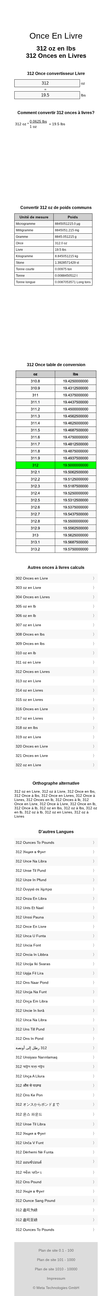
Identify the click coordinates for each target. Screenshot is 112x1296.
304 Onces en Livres (33, 597)
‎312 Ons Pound (28, 1182)
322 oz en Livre (28, 765)
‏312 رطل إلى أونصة (31, 1048)
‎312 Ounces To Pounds (35, 842)
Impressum (56, 1278)
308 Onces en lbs (30, 634)
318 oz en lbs (27, 728)
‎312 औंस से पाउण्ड (28, 1085)
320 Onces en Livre (32, 746)
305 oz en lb (26, 606)
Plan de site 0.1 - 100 (56, 1250)
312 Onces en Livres (33, 672)
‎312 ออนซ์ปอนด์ (29, 1162)
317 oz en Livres (29, 718)
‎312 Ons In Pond (29, 1038)
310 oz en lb (26, 653)
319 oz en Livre (28, 737)
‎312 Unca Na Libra (31, 1020)
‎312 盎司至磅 (27, 1220)
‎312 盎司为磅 (27, 1210)
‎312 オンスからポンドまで (37, 1104)
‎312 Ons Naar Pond (32, 982)
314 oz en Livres (29, 690)
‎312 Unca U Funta (31, 936)
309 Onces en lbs (30, 644)
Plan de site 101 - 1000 (56, 1260)
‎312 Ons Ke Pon (29, 1095)
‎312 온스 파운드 (29, 1114)
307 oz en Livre (28, 625)
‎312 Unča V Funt (29, 1143)
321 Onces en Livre (32, 756)
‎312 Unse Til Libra (31, 1124)
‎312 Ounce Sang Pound (35, 1201)
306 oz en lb (26, 616)
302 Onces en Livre (32, 578)
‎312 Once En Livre (31, 926)
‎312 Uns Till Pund (30, 1029)
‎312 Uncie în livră (30, 1010)
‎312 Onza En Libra (31, 898)
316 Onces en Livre (32, 709)
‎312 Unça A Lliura (30, 1076)
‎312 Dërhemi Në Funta (34, 1152)
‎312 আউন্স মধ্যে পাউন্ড (30, 1066)
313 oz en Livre (28, 681)
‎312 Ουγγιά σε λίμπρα (34, 889)
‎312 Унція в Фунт (30, 1191)
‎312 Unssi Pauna (30, 917)
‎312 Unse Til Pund (31, 870)
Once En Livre (56, 35)
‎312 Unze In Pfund (31, 880)
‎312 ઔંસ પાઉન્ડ (29, 1172)
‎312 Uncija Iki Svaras (33, 964)
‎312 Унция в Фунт (31, 852)
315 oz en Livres (29, 700)
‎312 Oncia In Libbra (32, 954)
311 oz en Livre (28, 662)
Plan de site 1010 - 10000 (56, 1269)
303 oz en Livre (28, 588)
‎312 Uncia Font (28, 945)
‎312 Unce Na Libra (31, 861)
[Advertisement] (56, 13)
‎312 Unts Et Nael (29, 908)
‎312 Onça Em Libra (32, 1001)
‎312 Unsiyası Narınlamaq (36, 1057)
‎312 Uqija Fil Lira (29, 973)
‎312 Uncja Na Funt (31, 992)
